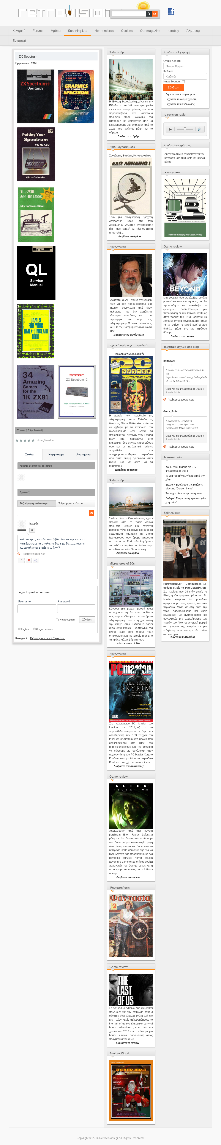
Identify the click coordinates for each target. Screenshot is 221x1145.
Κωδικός (168, 71)
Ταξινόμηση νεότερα (70, 503)
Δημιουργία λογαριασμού (180, 94)
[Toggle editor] (167, 637)
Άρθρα (56, 30)
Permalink (32, 530)
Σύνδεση (87, 619)
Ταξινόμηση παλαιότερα (34, 503)
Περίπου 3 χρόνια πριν (181, 446)
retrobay (173, 30)
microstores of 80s (128, 643)
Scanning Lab (77, 30)
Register (25, 629)
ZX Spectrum (28, 56)
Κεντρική (19, 30)
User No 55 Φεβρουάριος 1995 (184, 388)
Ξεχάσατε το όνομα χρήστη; (181, 99)
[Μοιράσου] (35, 560)
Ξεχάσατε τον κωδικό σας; (180, 104)
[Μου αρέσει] (29, 560)
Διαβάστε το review (128, 877)
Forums (38, 30)
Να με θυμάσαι (171, 81)
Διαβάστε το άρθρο (129, 136)
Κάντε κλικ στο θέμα (182, 637)
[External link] (76, 124)
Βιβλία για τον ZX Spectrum (47, 638)
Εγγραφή (19, 40)
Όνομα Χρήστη (172, 60)
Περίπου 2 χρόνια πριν (181, 399)
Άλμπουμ (193, 30)
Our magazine (150, 30)
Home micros (104, 30)
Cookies (127, 30)
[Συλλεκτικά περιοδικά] (131, 956)
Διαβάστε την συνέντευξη (128, 334)
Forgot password (45, 629)
